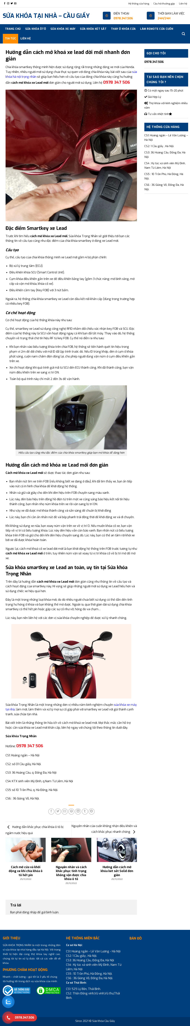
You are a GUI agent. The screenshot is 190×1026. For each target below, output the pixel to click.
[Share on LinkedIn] (78, 811)
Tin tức (10, 38)
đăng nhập (29, 912)
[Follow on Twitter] (12, 3)
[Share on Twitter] (58, 811)
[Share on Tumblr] (85, 811)
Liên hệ (183, 3)
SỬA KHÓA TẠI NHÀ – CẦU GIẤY (46, 16)
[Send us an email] (15, 3)
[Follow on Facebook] (5, 3)
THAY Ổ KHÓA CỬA (123, 29)
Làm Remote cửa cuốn (156, 29)
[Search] (183, 34)
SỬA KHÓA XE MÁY (63, 29)
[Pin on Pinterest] (71, 811)
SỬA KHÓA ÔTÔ (35, 29)
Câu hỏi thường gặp (164, 3)
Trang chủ (13, 29)
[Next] (132, 859)
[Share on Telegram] (92, 811)
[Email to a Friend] (65, 811)
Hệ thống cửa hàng (138, 3)
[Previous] (10, 859)
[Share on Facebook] (51, 811)
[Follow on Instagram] (8, 3)
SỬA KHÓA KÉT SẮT (93, 29)
